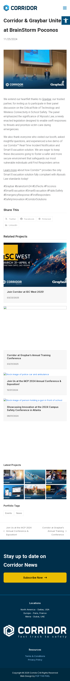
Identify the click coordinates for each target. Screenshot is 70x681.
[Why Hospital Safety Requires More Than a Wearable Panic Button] (14, 476)
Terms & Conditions (35, 656)
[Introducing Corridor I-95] (35, 476)
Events (8, 513)
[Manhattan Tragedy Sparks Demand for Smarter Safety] (56, 476)
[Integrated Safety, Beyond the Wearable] (14, 492)
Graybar (46, 99)
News (19, 513)
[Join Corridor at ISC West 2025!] (35, 264)
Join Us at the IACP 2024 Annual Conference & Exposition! (18, 531)
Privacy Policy (35, 659)
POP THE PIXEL (42, 676)
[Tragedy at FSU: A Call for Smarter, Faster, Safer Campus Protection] (35, 492)
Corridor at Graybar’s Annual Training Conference (51, 531)
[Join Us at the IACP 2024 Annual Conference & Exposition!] (26, 374)
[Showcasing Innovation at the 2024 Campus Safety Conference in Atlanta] (33, 400)
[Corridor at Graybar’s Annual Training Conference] (35, 328)
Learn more (10, 170)
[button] (66, 20)
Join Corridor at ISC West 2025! (25, 291)
